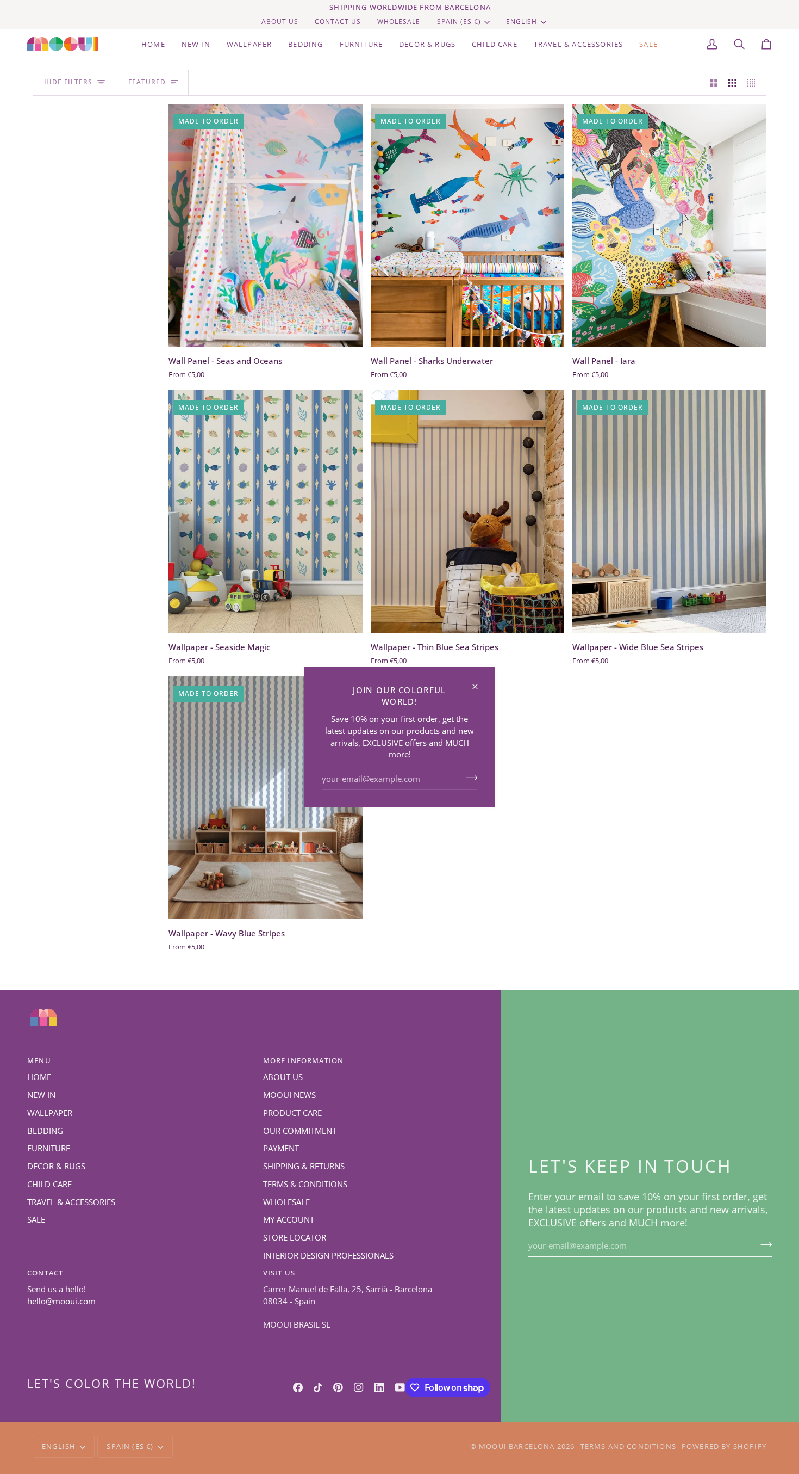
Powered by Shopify (724, 1446)
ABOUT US (283, 1077)
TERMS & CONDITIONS (305, 1184)
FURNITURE (48, 1148)
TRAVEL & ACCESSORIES (71, 1202)
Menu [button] (39, 1060)
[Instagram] (359, 1387)
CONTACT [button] (45, 1273)
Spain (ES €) (459, 21)
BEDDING (45, 1131)
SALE (36, 1219)
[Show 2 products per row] (713, 82)
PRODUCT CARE (292, 1113)
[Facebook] (298, 1387)
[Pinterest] (338, 1387)
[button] (305, 44)
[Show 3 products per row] (732, 82)
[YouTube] (400, 1387)
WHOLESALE (286, 1202)
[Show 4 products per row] (754, 82)
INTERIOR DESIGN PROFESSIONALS (328, 1255)
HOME (39, 1077)
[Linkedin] (379, 1387)
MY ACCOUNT (288, 1219)
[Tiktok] (318, 1387)
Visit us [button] (279, 1273)
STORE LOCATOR (294, 1237)
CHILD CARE (49, 1184)
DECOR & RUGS (56, 1166)
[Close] (480, 681)
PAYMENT (281, 1148)
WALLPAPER (49, 1113)
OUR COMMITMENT (299, 1131)
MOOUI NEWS (289, 1095)
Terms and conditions (628, 1446)
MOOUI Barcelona (517, 1446)
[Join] (468, 777)
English (521, 21)
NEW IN (41, 1095)
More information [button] (303, 1060)
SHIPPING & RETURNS (304, 1166)
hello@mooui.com (61, 1301)
